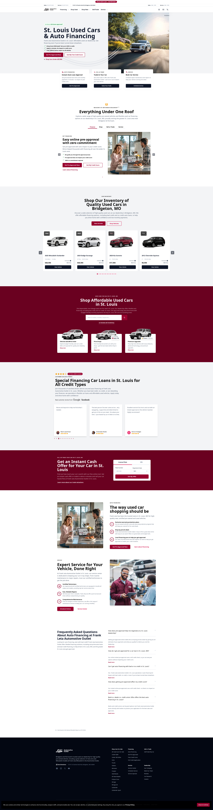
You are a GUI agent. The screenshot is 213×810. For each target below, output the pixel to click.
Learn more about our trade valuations (70, 482)
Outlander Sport (116, 790)
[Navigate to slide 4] (102, 274)
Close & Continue (203, 805)
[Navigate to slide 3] (100, 274)
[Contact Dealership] (163, 9)
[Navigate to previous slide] (59, 154)
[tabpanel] (132, 473)
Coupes (114, 771)
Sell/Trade (95, 9)
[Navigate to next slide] (153, 154)
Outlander (115, 787)
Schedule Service (138, 86)
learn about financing (141, 547)
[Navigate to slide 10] (112, 274)
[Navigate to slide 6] (105, 274)
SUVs (113, 760)
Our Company (148, 768)
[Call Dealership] (167, 9)
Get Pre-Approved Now (53, 55)
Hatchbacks (115, 774)
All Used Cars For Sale (118, 752)
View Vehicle (58, 267)
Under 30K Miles (116, 757)
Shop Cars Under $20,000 (54, 59)
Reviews (146, 773)
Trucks (113, 763)
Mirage (114, 782)
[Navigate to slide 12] (115, 274)
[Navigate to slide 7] (107, 274)
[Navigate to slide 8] (109, 274)
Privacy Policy (129, 805)
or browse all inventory (106, 323)
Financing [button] (63, 9)
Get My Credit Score (92, 165)
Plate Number (119, 468)
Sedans (114, 765)
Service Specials (132, 773)
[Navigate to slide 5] (104, 274)
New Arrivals (98, 223)
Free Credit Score (133, 757)
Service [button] (103, 9)
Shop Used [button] (74, 9)
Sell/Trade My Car (149, 752)
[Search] (124, 317)
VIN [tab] (141, 462)
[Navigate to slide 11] (114, 274)
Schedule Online (65, 609)
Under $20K (115, 754)
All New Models (116, 776)
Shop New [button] (85, 9)
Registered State (137, 468)
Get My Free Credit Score (75, 55)
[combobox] (139, 471)
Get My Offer (132, 476)
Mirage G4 (115, 785)
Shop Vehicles (114, 223)
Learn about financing (70, 170)
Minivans (114, 768)
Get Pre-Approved (74, 86)
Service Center (82, 609)
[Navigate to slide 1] (97, 274)
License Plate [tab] (122, 462)
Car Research (148, 776)
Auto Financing (132, 752)
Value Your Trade (106, 86)
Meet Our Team (148, 771)
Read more (111, 647)
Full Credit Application (134, 760)
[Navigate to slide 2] (99, 274)
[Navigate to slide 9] (110, 274)
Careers (146, 779)
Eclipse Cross (115, 779)
